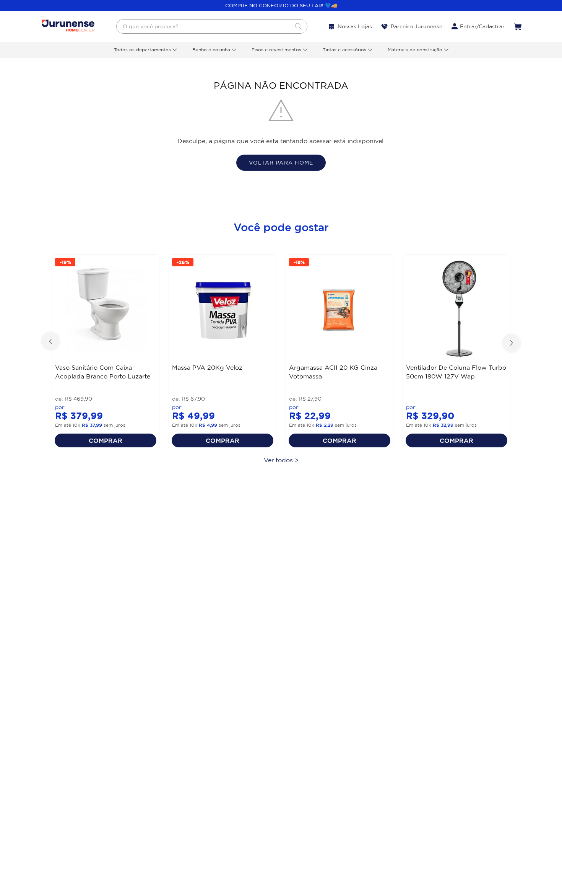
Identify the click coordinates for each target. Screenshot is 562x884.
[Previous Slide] (51, 342)
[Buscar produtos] (298, 26)
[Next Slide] (510, 342)
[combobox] (211, 26)
